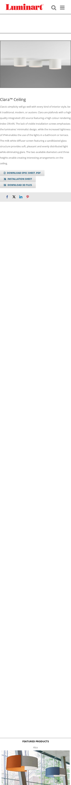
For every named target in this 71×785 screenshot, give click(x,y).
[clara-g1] (35, 64)
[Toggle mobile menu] (62, 7)
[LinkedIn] (20, 196)
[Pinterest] (27, 196)
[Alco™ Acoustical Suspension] (36, 751)
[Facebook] (7, 196)
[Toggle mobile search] (53, 7)
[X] (14, 196)
